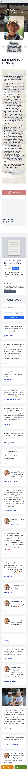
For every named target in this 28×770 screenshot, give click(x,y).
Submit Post (14, 317)
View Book (7, 268)
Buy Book (15, 268)
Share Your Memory (10, 292)
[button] (14, 697)
